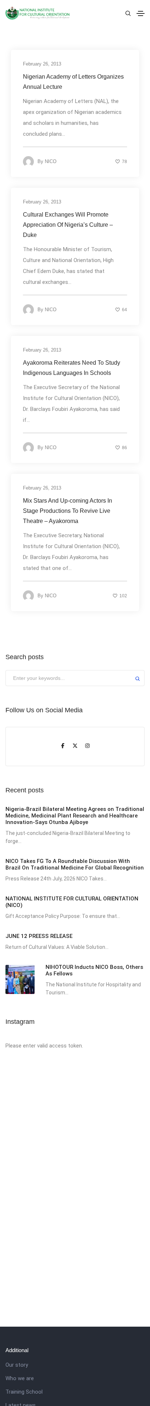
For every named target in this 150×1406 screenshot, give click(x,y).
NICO (50, 161)
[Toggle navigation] (141, 13)
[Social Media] (62, 746)
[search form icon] (127, 13)
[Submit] (138, 679)
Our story (16, 1365)
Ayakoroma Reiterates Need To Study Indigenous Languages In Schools (71, 368)
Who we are (19, 1378)
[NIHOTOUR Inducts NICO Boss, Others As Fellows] (20, 979)
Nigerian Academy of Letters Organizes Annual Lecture (73, 82)
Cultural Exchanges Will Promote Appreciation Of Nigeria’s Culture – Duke (68, 224)
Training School (24, 1392)
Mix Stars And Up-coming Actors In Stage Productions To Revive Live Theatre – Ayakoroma (67, 511)
